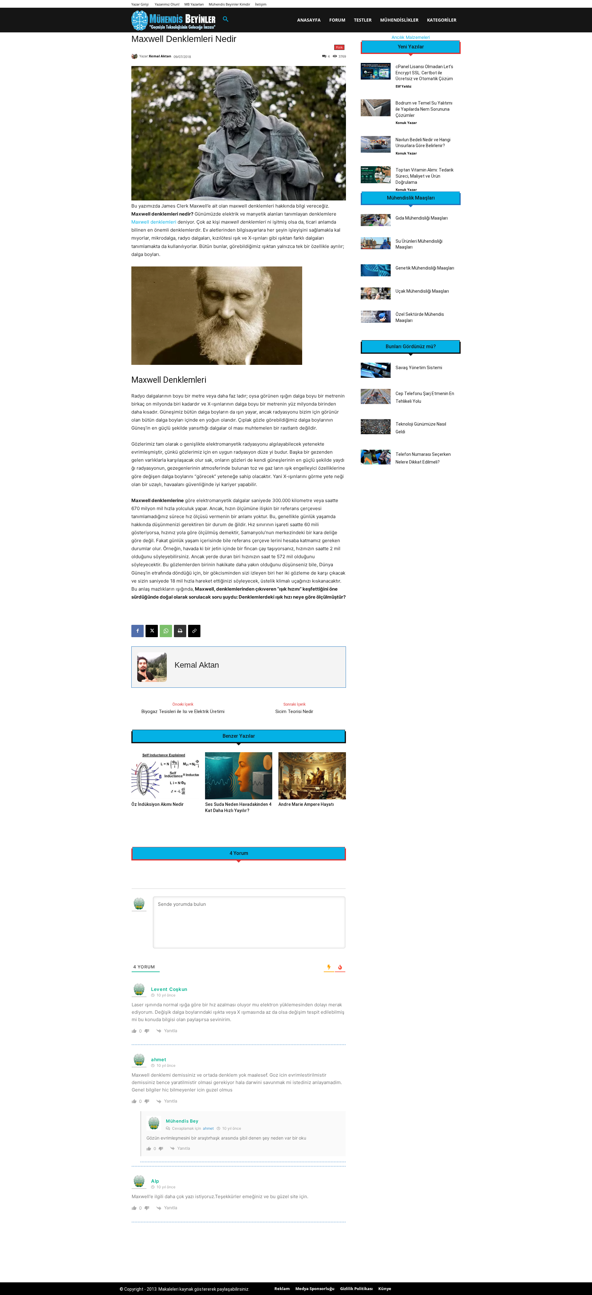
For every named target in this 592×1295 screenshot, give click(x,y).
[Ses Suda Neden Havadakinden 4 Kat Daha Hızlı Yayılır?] (239, 775)
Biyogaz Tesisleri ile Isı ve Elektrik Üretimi (183, 711)
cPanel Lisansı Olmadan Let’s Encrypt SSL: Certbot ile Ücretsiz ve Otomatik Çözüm (424, 72)
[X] (152, 631)
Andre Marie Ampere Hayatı (306, 804)
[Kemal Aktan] (135, 56)
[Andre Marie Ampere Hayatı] (312, 775)
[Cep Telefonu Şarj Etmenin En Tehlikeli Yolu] (376, 396)
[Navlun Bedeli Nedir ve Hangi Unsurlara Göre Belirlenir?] (376, 144)
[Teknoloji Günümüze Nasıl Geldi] (376, 426)
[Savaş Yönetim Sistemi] (376, 370)
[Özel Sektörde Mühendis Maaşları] (376, 317)
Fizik (339, 47)
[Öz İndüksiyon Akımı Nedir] (165, 775)
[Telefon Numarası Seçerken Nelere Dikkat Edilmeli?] (376, 457)
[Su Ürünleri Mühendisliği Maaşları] (376, 243)
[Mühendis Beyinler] (173, 20)
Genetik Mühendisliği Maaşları (425, 268)
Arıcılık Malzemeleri (411, 37)
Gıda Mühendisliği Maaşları (422, 218)
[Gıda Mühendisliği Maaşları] (376, 220)
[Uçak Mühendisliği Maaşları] (376, 293)
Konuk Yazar (406, 122)
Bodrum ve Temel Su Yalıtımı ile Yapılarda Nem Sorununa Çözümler (424, 109)
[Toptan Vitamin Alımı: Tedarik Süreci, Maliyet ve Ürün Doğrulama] (376, 174)
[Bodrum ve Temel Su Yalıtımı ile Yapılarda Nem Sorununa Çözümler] (376, 107)
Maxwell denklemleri (153, 222)
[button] (225, 19)
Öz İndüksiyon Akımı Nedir (157, 804)
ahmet (208, 1128)
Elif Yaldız (403, 86)
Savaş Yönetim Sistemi (419, 367)
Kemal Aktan (160, 56)
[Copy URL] (194, 631)
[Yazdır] (180, 631)
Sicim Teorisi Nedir (294, 711)
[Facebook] (137, 631)
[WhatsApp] (166, 631)
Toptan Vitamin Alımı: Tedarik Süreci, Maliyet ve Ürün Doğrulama (425, 175)
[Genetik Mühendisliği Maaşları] (376, 270)
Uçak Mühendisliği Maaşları (422, 291)
